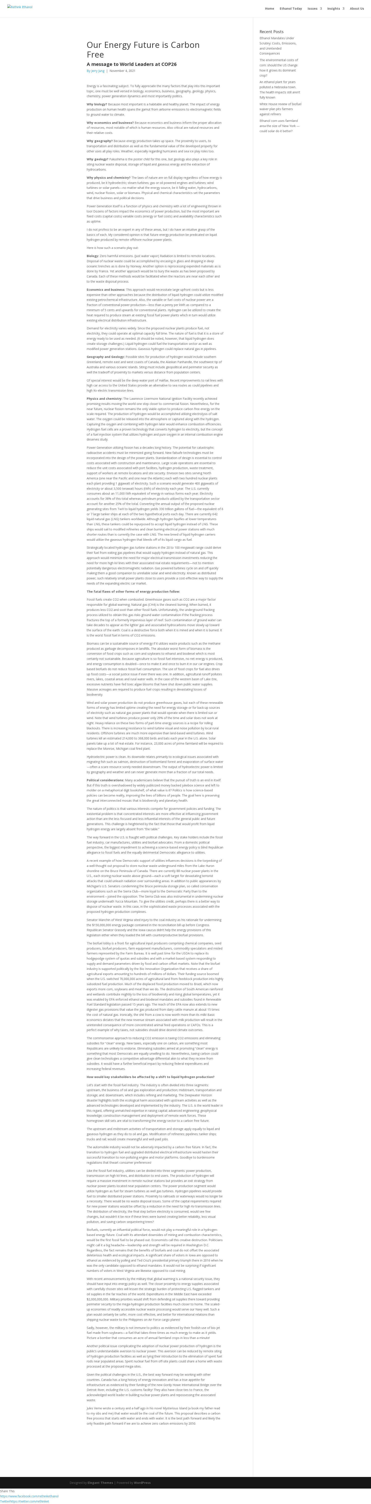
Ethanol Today (291, 9)
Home (269, 9)
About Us (357, 9)
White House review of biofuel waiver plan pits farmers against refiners (280, 109)
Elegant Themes (100, 1483)
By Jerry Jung (95, 71)
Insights (333, 9)
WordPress (142, 1483)
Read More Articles (110, 1438)
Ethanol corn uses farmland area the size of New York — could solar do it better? (280, 126)
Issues (313, 9)
